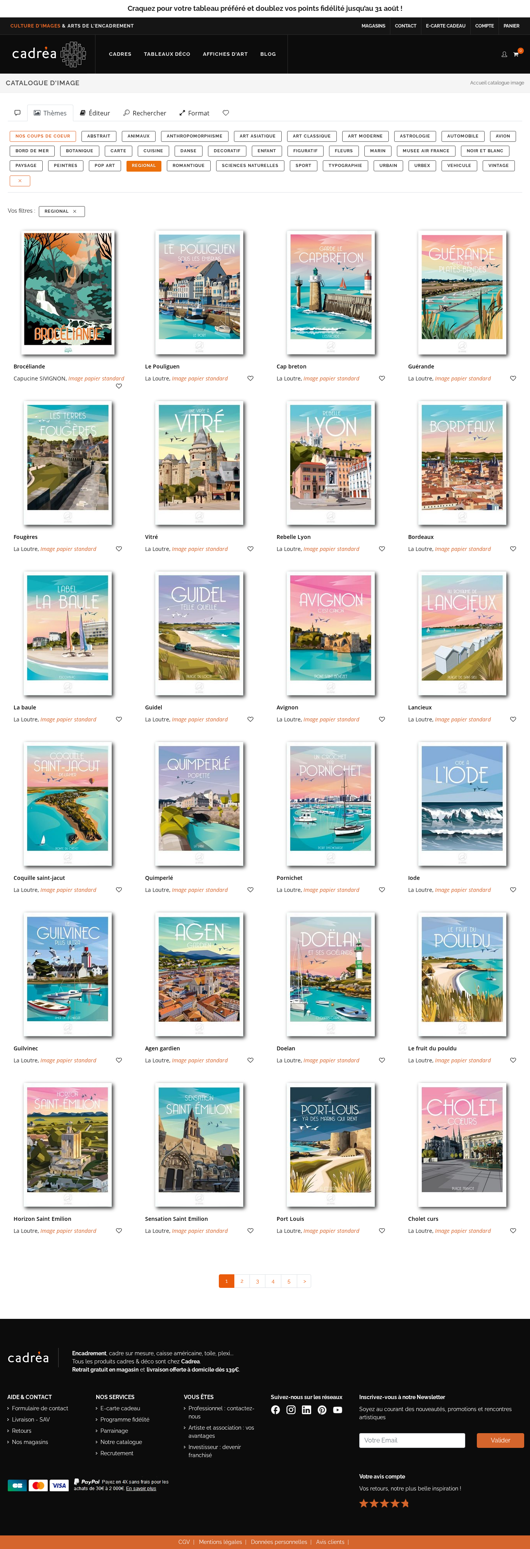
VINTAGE (498, 165)
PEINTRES (66, 165)
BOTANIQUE (80, 150)
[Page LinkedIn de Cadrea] (307, 1409)
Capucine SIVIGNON (40, 378)
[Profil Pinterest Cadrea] (322, 1409)
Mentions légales (220, 1542)
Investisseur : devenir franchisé (215, 1451)
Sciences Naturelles (250, 165)
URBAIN (388, 165)
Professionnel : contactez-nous (222, 1412)
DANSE (188, 150)
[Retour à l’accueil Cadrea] (49, 54)
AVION (503, 136)
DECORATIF (227, 150)
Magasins (373, 26)
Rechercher (148, 113)
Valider (501, 1440)
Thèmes (53, 113)
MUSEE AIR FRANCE (426, 150)
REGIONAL (144, 165)
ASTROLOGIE (415, 136)
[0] (515, 53)
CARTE (118, 150)
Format (197, 113)
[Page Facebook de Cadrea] (276, 1409)
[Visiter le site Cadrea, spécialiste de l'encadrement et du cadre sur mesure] (36, 1359)
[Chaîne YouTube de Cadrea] (337, 1409)
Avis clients (330, 1542)
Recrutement (116, 1453)
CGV (184, 1542)
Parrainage (114, 1431)
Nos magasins (30, 1442)
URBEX (422, 165)
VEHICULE (459, 165)
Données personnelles (279, 1542)
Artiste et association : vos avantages (221, 1432)
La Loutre (157, 378)
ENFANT (267, 150)
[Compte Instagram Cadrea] (291, 1409)
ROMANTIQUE (189, 165)
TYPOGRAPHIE (345, 165)
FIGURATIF (305, 150)
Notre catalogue (121, 1442)
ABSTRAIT (99, 136)
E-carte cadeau (446, 26)
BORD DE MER (32, 150)
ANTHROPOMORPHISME (195, 136)
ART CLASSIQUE (312, 136)
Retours (21, 1431)
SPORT (304, 165)
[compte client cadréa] (504, 53)
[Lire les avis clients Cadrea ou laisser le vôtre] (388, 1500)
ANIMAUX (139, 136)
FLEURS (344, 150)
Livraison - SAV (31, 1419)
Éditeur (98, 113)
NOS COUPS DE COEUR (43, 136)
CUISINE (153, 150)
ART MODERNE (365, 136)
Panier (512, 26)
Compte (484, 26)
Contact (405, 26)
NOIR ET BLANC (485, 150)
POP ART (105, 165)
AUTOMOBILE (463, 136)
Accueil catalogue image (497, 83)
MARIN (378, 150)
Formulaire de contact (40, 1408)
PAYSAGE (26, 165)
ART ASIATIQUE (258, 136)
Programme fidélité (124, 1419)
